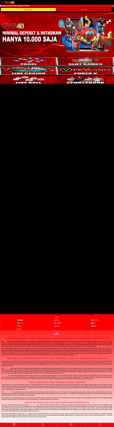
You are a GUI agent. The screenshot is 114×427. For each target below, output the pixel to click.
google (26, 413)
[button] (2, 34)
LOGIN (84, 9)
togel (5, 341)
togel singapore (32, 404)
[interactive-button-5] (28, 80)
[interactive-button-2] (85, 61)
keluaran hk (7, 368)
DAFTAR (28, 9)
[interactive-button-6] (85, 80)
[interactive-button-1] (28, 61)
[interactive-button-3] (28, 70)
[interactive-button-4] (85, 70)
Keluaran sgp (5, 375)
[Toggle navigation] (2, 2)
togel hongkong (8, 392)
